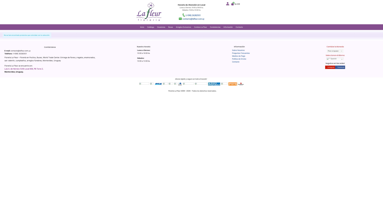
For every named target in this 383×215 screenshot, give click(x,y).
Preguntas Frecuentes (241, 53)
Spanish (333, 59)
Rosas (170, 27)
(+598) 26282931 (193, 15)
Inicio (142, 27)
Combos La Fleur (200, 27)
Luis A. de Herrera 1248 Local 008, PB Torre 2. (23, 69)
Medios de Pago (238, 56)
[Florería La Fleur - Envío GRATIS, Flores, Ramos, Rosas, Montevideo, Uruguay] (149, 12)
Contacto (239, 27)
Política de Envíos (239, 59)
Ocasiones (161, 27)
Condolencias (215, 27)
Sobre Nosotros (238, 50)
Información (228, 27)
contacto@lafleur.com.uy (193, 19)
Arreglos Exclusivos (183, 27)
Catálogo (150, 27)
